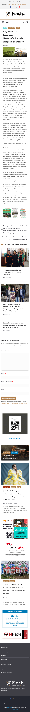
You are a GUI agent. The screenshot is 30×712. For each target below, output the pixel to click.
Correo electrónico (7, 381)
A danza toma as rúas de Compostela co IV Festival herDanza (12, 272)
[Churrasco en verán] (15, 446)
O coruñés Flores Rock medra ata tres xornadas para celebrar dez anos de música (14, 589)
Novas (18, 27)
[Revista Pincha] (3, 22)
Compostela (6, 487)
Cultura (13, 487)
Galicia (5, 27)
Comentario (5, 351)
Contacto (3, 655)
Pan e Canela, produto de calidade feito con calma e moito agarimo (14, 238)
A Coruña (6, 581)
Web (2, 389)
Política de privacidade (6, 672)
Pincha (14, 458)
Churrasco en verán (8, 455)
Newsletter (4, 659)
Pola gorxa (14, 452)
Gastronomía (12, 27)
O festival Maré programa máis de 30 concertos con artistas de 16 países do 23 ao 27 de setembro (14, 495)
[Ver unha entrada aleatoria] (27, 22)
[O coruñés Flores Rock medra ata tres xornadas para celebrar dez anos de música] (15, 570)
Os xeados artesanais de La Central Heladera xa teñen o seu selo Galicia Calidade (14, 325)
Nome (3, 373)
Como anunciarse (5, 652)
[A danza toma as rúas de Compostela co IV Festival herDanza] (15, 249)
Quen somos (4, 669)
